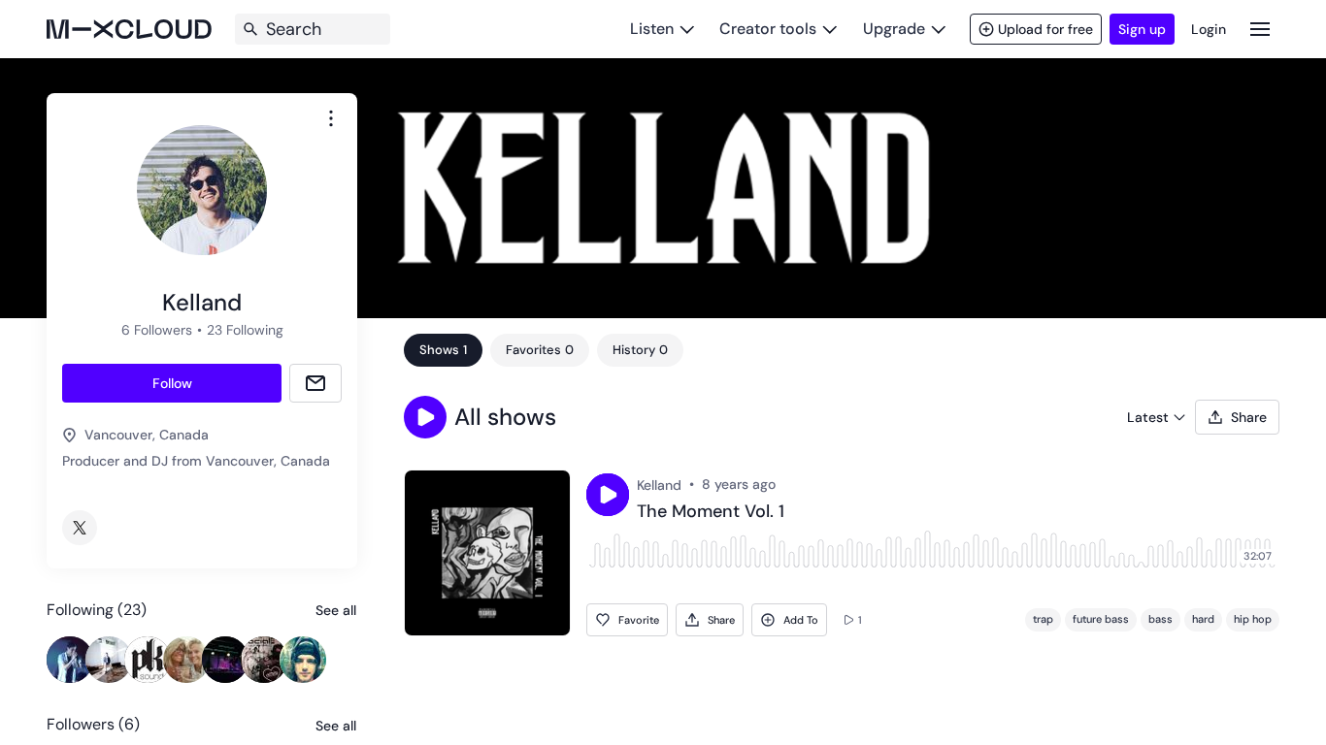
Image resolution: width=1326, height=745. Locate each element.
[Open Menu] (1259, 29)
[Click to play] (607, 494)
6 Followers (156, 330)
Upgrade (894, 28)
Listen (652, 28)
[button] (425, 417)
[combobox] (331, 118)
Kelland (659, 485)
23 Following (245, 330)
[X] (79, 527)
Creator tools (767, 28)
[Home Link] (129, 29)
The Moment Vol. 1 (710, 512)
